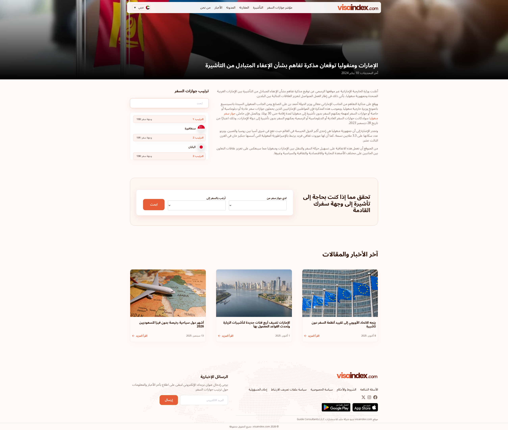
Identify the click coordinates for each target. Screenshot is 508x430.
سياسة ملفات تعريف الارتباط (289, 389)
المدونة (230, 7)
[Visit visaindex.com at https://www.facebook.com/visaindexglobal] (374, 397)
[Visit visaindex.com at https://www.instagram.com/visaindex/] (369, 397)
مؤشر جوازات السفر (279, 7)
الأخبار (218, 7)
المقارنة (244, 7)
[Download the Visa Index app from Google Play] (336, 407)
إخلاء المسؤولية (258, 389)
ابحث (154, 204)
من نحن (205, 7)
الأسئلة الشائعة (369, 389)
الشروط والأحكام (346, 389)
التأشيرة (258, 7)
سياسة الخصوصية (322, 389)
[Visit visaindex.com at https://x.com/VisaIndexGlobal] (363, 397)
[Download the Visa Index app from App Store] (365, 407)
